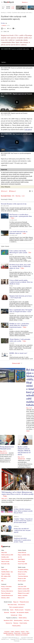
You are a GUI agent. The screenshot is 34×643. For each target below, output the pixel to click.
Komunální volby (5, 563)
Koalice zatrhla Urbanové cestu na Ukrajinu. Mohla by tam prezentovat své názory (24, 450)
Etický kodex (17, 633)
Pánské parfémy (16, 625)
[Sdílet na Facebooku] (30, 191)
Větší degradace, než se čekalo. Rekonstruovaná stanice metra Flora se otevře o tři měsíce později (17, 493)
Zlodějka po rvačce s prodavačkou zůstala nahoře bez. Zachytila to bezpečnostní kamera (19, 325)
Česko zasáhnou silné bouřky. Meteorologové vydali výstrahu (18, 251)
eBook (4, 28)
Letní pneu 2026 (22, 586)
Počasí (10, 254)
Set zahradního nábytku (23, 612)
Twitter (12, 631)
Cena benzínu (21, 604)
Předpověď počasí (24, 602)
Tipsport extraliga (5, 574)
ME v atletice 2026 (6, 576)
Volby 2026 (4, 552)
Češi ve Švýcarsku (5, 593)
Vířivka (20, 615)
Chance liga (4, 569)
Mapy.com (15, 602)
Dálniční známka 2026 (23, 588)
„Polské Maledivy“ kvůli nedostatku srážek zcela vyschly (19, 340)
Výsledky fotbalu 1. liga (7, 571)
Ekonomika (11, 299)
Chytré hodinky (23, 623)
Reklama (17, 631)
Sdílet (10, 28)
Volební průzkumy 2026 (7, 554)
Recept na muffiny (22, 571)
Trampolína (27, 609)
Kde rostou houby (12, 604)
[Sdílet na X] (32, 191)
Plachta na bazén (19, 609)
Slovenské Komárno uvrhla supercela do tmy (13, 204)
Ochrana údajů (25, 633)
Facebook (6, 631)
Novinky (3, 23)
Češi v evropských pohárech (16, 607)
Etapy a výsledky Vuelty (24, 554)
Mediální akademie (8, 633)
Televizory (15, 623)
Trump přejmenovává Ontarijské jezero (7, 448)
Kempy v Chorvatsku (6, 586)
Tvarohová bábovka (23, 576)
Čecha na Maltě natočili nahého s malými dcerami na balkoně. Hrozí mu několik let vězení (21, 282)
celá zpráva (28, 129)
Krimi (10, 270)
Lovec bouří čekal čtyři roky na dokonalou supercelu (18, 232)
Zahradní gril (14, 615)
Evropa (11, 285)
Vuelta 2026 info (22, 552)
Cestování (11, 343)
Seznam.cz (25, 2)
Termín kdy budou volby (7, 559)
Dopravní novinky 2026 (23, 591)
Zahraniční (11, 313)
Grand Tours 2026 (22, 563)
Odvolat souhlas (10, 634)
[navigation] (2, 2)
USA (13, 196)
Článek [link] (2, 96)
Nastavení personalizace (21, 634)
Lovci (23, 196)
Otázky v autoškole (22, 595)
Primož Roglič (21, 561)
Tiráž (27, 631)
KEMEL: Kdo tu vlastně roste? (18, 353)
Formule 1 (3, 578)
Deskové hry (9, 623)
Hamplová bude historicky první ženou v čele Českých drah (20, 297)
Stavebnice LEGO (8, 620)
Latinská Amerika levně (7, 595)
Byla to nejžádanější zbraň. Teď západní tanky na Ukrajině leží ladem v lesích (20, 310)
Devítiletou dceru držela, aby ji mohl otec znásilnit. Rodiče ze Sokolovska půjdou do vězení (20, 266)
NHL (2, 580)
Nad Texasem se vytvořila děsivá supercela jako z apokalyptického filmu (20, 215)
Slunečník (6, 612)
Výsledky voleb (5, 557)
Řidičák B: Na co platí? (23, 593)
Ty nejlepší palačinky (23, 569)
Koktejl (11, 329)
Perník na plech (22, 580)
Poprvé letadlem (5, 588)
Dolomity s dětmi (5, 597)
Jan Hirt (20, 557)
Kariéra (23, 631)
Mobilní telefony (23, 617)
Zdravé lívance (21, 574)
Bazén (12, 609)
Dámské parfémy (18, 620)
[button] (32, 49)
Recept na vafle (22, 578)
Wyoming (18, 196)
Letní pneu (26, 620)
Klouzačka (12, 612)
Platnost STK (21, 597)
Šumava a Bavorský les (7, 591)
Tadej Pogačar (21, 559)
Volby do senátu (5, 561)
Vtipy (10, 355)
